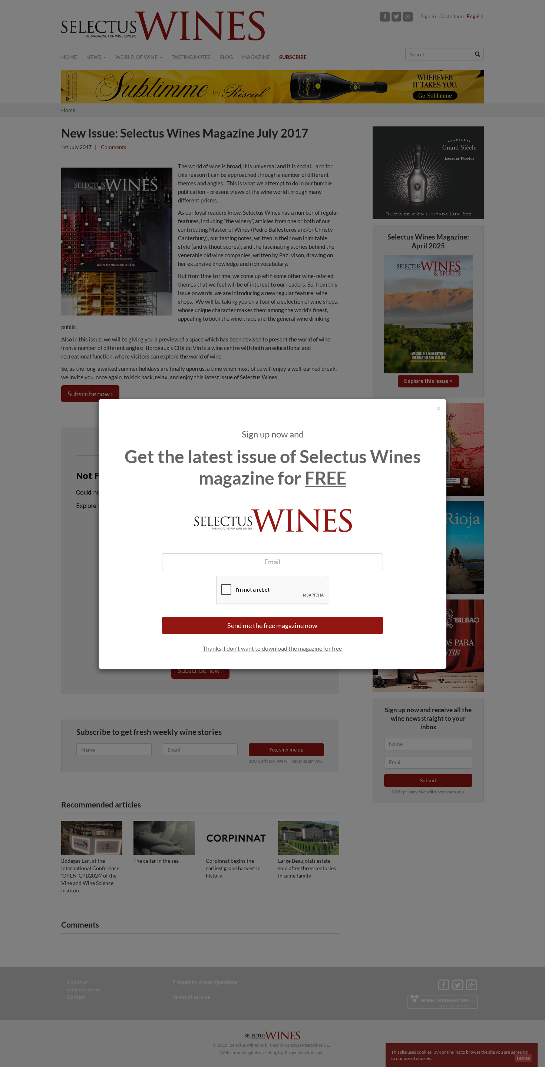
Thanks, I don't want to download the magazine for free (272, 648)
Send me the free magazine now (272, 625)
